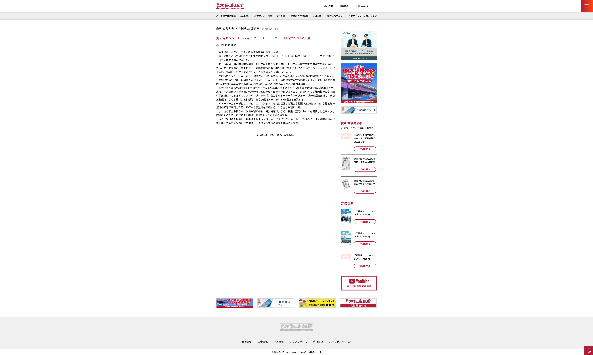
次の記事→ (290, 135)
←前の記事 (261, 135)
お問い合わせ (361, 6)
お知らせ (316, 15)
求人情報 (279, 341)
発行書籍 (280, 15)
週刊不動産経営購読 (226, 15)
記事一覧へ (275, 135)
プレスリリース (298, 341)
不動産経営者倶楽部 (298, 15)
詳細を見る (365, 148)
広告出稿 (244, 15)
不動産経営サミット (335, 15)
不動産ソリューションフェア (363, 15)
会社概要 (328, 6)
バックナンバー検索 (262, 15)
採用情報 (344, 6)
